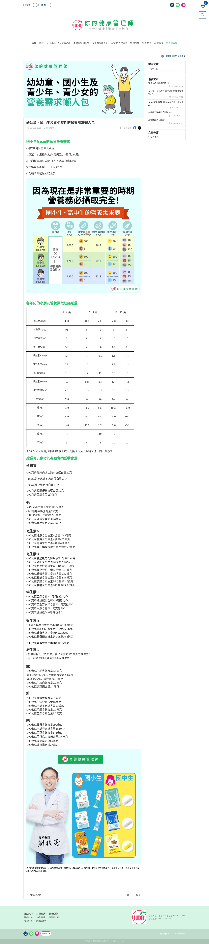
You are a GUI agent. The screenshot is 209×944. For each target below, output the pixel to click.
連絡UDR (28, 917)
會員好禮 (28, 921)
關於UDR (28, 914)
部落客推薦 (54, 917)
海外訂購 (41, 917)
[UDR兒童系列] (83, 806)
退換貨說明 (41, 921)
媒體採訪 (53, 914)
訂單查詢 (40, 914)
